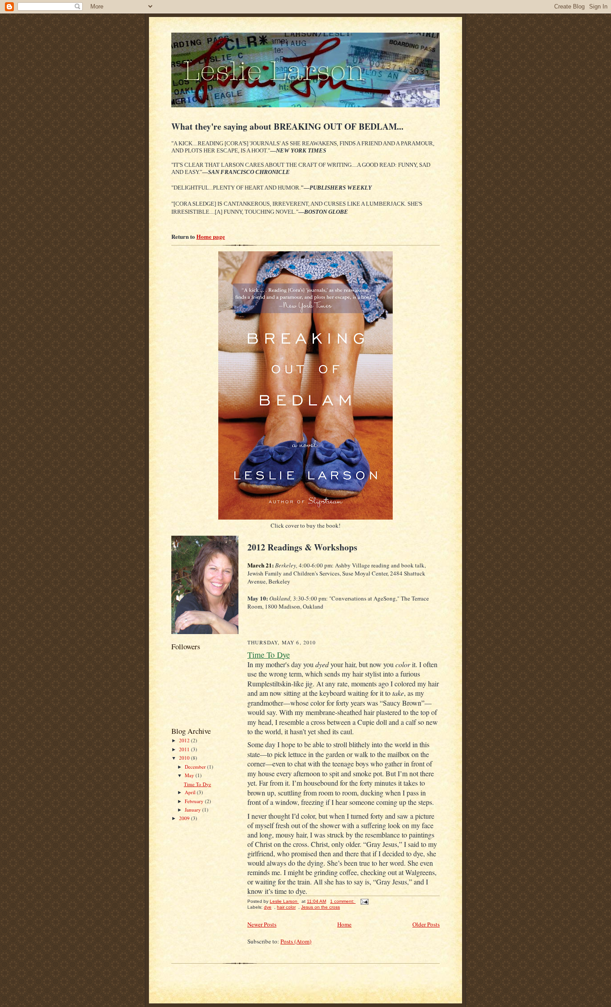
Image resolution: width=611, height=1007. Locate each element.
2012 (185, 740)
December (196, 766)
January (193, 809)
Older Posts (426, 924)
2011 (185, 749)
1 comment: (343, 901)
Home (344, 924)
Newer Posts (261, 924)
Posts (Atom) (295, 941)
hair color (286, 907)
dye (268, 907)
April (191, 792)
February (195, 801)
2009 (185, 818)
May (190, 775)
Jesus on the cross (320, 907)
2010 (185, 757)
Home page (210, 236)
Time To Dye (197, 784)
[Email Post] (364, 901)
